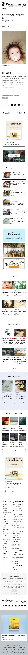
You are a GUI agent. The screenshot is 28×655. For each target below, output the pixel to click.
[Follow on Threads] (9, 605)
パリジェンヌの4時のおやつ (18, 528)
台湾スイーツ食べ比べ (17, 537)
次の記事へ (20, 113)
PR (4, 561)
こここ (22, 651)
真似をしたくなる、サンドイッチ (18, 511)
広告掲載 (5, 510)
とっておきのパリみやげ (17, 531)
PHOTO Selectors (14, 413)
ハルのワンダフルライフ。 (18, 508)
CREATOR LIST (5, 515)
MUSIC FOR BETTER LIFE (17, 566)
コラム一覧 (14, 569)
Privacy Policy (17, 652)
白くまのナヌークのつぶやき (18, 554)
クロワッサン (19, 649)
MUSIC (5, 542)
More (14, 320)
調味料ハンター (15, 525)
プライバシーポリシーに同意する (15, 584)
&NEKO (5, 536)
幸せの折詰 (14, 523)
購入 (13, 491)
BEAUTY (5, 531)
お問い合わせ (23, 652)
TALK (4, 550)
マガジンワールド (5, 652)
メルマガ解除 (14, 593)
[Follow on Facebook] (24, 605)
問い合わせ (5, 505)
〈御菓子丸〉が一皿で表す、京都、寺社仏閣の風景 (18, 520)
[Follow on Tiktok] (15, 605)
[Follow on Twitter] (6, 605)
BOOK (4, 546)
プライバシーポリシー (16, 586)
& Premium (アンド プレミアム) (14, 4)
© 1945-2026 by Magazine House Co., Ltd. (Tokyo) (14, 647)
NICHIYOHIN (6, 540)
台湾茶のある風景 (16, 533)
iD (3, 538)
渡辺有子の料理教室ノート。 (17, 545)
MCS (25, 651)
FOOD (4, 525)
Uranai (5, 548)
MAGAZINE (6, 552)
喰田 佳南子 (7, 72)
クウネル (8, 651)
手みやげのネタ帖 (16, 539)
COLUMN (11, 95)
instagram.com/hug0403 (8, 87)
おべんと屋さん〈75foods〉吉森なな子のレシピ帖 (18, 550)
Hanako (4, 651)
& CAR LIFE (15, 563)
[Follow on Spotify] (18, 605)
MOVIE (5, 544)
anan (4, 649)
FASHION (5, 523)
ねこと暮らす (15, 561)
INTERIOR (6, 529)
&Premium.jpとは (7, 502)
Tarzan (15, 651)
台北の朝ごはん (15, 535)
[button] (5, 403)
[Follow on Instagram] (3, 605)
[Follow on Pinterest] (21, 605)
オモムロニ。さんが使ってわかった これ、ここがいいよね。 (18, 516)
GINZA (23, 649)
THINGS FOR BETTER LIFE (18, 502)
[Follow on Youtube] (12, 605)
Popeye (11, 651)
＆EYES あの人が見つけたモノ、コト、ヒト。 (18, 505)
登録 (14, 590)
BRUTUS (7, 649)
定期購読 (5, 508)
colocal (18, 651)
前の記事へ (8, 113)
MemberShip (7, 512)
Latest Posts (14, 325)
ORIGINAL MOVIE (6, 558)
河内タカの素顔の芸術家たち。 (18, 558)
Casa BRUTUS (13, 649)
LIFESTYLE (6, 521)
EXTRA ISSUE (5, 554)
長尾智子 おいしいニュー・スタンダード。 (18, 542)
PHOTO (4, 8)
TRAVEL (5, 527)
